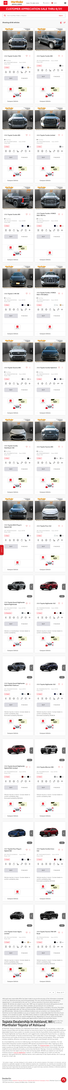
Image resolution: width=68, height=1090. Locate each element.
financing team (44, 1045)
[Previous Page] (50, 992)
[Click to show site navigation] (65, 3)
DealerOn (15, 1080)
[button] (31, 39)
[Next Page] (53, 992)
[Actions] (29, 56)
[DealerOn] (6, 1078)
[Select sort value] (64, 22)
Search (61, 15)
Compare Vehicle (12, 101)
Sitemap (20, 1080)
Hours (47, 1080)
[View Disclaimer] (29, 72)
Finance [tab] (24, 78)
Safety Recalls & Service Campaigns (36, 1080)
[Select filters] (61, 22)
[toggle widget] (63, 1079)
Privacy (25, 1080)
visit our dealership (19, 1052)
